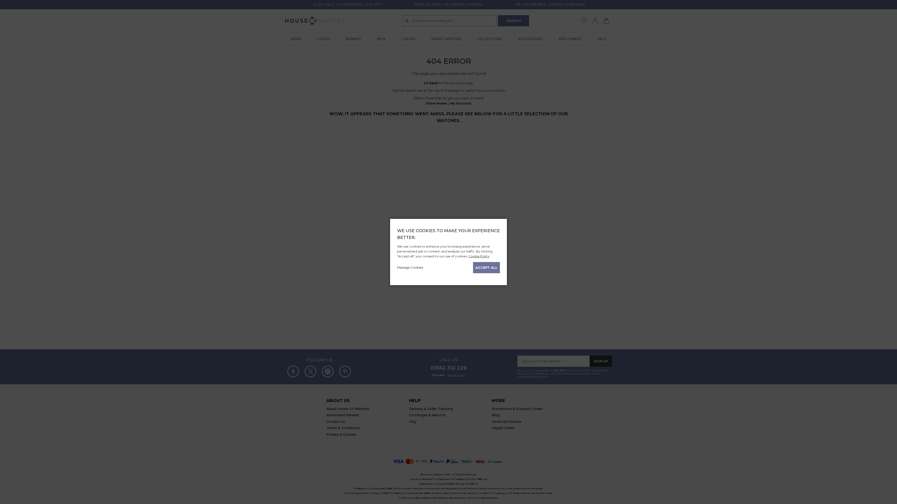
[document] (448, 250)
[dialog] (448, 252)
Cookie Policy (478, 256)
